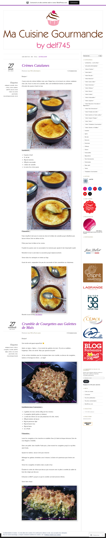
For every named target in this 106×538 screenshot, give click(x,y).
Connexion (87, 394)
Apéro (86, 133)
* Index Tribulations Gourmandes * (93, 124)
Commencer (74, 2)
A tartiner (87, 130)
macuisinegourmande (8, 96)
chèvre (15, 347)
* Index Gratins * (89, 94)
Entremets (37, 71)
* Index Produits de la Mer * (91, 111)
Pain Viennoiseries (89, 159)
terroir (16, 96)
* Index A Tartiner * (89, 69)
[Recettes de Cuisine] (89, 213)
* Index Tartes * (88, 121)
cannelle (12, 85)
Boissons (87, 140)
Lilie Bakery (38, 314)
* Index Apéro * (88, 72)
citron (16, 85)
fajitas (6, 351)
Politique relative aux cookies (52, 535)
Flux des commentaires (90, 400)
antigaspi (7, 85)
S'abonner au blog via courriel (91, 370)
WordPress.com (89, 404)
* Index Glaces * (89, 91)
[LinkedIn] (100, 189)
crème (7, 87)
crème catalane (13, 87)
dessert (12, 89)
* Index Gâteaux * (89, 88)
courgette (6, 349)
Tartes (86, 168)
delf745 (30, 71)
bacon (11, 347)
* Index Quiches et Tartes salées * (93, 115)
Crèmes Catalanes (35, 65)
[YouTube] (85, 194)
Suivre (86, 381)
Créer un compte (89, 391)
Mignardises (88, 155)
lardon (10, 351)
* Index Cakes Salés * (90, 81)
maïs (16, 353)
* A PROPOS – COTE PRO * (92, 63)
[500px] (90, 194)
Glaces (86, 149)
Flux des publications (90, 397)
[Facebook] (90, 189)
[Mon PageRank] (87, 419)
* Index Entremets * (89, 85)
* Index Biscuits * (89, 75)
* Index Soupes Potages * (91, 118)
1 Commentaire (72, 71)
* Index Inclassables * (90, 97)
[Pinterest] (95, 189)
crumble (11, 349)
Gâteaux (87, 146)
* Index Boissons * (89, 78)
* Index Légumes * (89, 100)
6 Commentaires (72, 333)
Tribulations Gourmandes (91, 171)
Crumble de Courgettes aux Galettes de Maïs (49, 326)
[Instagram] (85, 189)
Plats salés (37, 333)
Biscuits (87, 137)
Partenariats (88, 162)
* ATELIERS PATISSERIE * (91, 66)
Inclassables (88, 152)
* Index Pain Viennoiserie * (91, 108)
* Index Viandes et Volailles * (92, 127)
